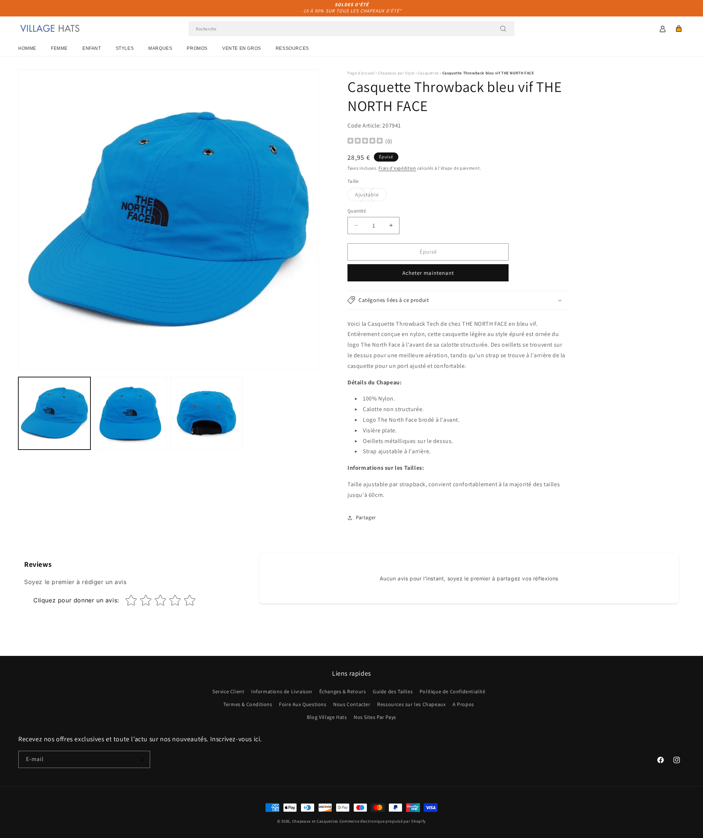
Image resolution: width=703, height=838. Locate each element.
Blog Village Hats (327, 717)
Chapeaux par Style (396, 72)
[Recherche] (503, 28)
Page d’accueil (361, 72)
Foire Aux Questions (302, 704)
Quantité (356, 211)
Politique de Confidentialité (453, 691)
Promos (197, 48)
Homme (27, 48)
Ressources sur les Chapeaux (411, 704)
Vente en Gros (241, 48)
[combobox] (351, 28)
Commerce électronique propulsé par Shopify (382, 821)
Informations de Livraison (281, 691)
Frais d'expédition (397, 168)
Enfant (91, 48)
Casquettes (428, 72)
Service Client (228, 691)
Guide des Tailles (393, 691)
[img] (365, 141)
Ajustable (371, 196)
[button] (678, 28)
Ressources (292, 48)
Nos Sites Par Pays (375, 717)
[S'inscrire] (142, 759)
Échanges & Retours (342, 691)
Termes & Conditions (247, 704)
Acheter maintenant (428, 272)
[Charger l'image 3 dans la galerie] (206, 413)
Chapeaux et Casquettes (315, 821)
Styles (125, 48)
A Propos (463, 704)
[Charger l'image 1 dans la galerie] (54, 413)
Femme (59, 48)
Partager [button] (366, 517)
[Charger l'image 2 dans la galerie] (130, 413)
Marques (160, 48)
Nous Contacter (351, 704)
